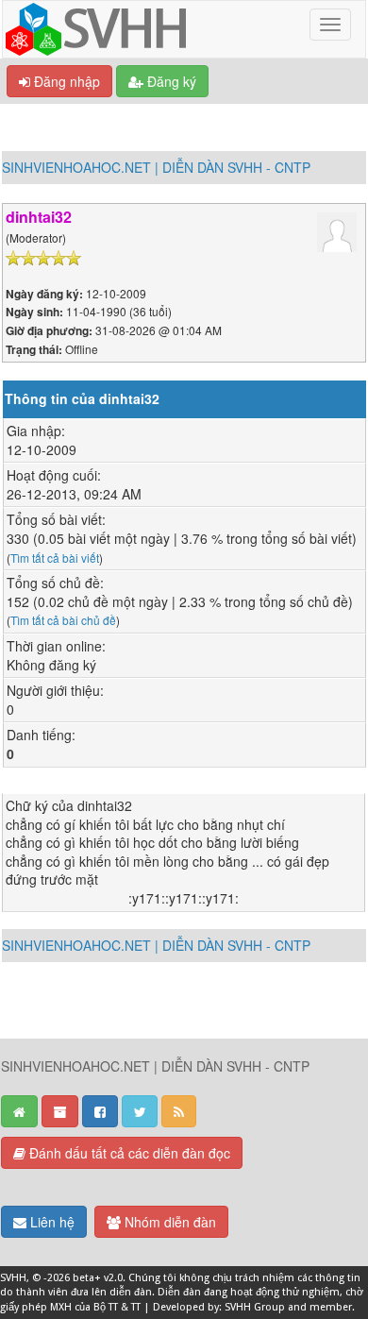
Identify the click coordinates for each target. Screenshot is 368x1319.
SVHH (13, 1278)
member (330, 1307)
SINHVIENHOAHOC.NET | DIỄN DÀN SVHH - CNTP (156, 167)
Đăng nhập (65, 81)
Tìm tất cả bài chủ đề (63, 620)
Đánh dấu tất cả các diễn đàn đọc (127, 1152)
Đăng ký (169, 81)
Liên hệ (50, 1221)
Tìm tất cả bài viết (54, 558)
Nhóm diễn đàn (168, 1221)
